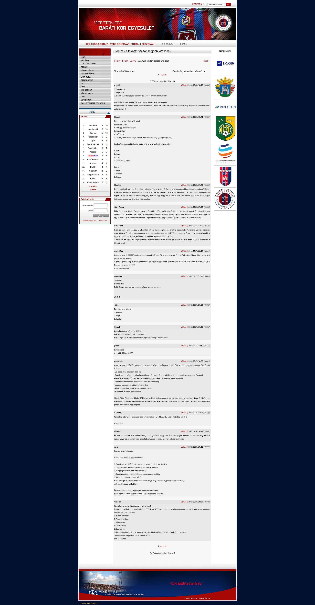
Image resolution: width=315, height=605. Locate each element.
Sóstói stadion (88, 64)
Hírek (83, 57)
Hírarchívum (87, 70)
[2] (161, 75)
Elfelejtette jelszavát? (90, 220)
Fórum (183, 44)
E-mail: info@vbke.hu (89, 603)
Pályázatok (87, 93)
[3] (163, 75)
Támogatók (87, 80)
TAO (82, 83)
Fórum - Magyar (129, 61)
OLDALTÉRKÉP (191, 598)
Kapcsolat (86, 90)
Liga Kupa (86, 77)
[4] (166, 75)
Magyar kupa (87, 74)
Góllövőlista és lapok (93, 103)
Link (83, 97)
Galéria (85, 60)
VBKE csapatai (167, 44)
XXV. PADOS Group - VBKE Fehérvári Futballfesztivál (119, 44)
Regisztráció (103, 220)
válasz (184, 85)
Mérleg (84, 87)
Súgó (205, 61)
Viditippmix (86, 100)
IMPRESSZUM (204, 598)
